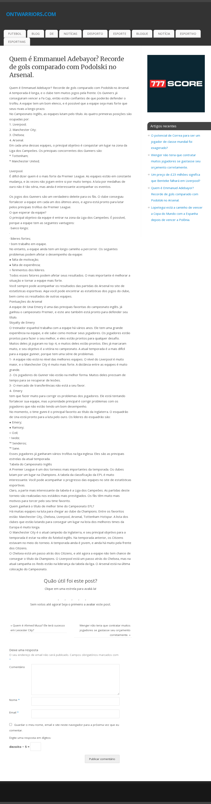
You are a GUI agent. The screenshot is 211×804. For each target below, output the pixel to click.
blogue (142, 34)
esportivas (17, 42)
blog (36, 34)
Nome (14, 700)
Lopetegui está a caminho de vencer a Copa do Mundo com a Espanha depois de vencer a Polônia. (177, 213)
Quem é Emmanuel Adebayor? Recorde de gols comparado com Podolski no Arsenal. (174, 194)
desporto (95, 34)
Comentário (14, 667)
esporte (119, 34)
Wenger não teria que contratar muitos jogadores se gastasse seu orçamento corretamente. (105, 630)
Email (14, 712)
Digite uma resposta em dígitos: (30, 738)
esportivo (188, 34)
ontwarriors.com (31, 13)
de (52, 34)
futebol (14, 34)
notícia (164, 34)
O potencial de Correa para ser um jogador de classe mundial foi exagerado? (175, 141)
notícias (70, 34)
